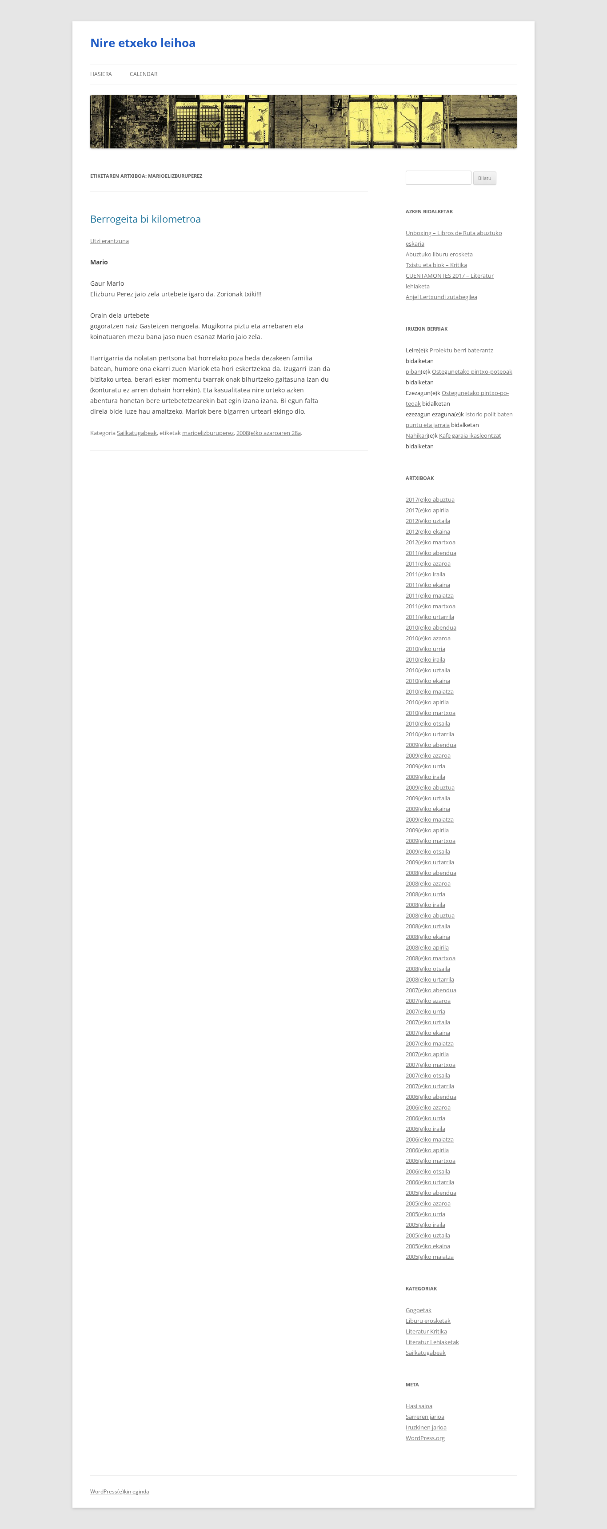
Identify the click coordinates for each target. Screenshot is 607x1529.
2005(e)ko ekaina (428, 1246)
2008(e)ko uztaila (428, 926)
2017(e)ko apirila (427, 510)
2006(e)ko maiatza (430, 1139)
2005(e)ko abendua (431, 1193)
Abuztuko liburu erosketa (439, 254)
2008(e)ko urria (425, 894)
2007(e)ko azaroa (428, 1001)
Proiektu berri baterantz (461, 350)
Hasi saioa (419, 1406)
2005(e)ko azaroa (428, 1203)
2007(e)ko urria (425, 1011)
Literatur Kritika (426, 1331)
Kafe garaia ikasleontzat (470, 435)
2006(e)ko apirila (427, 1150)
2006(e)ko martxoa (430, 1161)
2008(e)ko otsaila (428, 969)
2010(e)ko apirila (427, 702)
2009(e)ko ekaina (428, 809)
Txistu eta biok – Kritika (436, 265)
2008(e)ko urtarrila (430, 979)
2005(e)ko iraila (425, 1225)
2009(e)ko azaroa (428, 755)
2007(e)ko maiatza (430, 1043)
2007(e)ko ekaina (428, 1033)
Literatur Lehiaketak (432, 1342)
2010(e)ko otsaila (428, 723)
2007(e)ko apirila (427, 1054)
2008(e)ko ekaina (428, 937)
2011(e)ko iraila (425, 574)
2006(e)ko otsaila (428, 1171)
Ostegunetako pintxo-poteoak (472, 371)
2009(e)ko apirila (427, 830)
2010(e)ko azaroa (428, 638)
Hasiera (101, 74)
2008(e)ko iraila (425, 905)
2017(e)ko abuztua (430, 499)
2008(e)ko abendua (431, 873)
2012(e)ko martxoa (430, 542)
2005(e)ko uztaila (428, 1235)
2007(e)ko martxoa (430, 1065)
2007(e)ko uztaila (428, 1022)
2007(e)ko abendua (431, 990)
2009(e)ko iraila (425, 777)
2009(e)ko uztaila (428, 798)
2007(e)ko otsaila (428, 1075)
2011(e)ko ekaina (428, 585)
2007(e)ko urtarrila (430, 1086)
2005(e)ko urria (425, 1214)
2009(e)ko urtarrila (430, 862)
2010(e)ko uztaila (428, 670)
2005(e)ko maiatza (430, 1257)
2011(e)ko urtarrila (430, 617)
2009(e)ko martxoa (430, 841)
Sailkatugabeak (137, 433)
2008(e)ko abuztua (430, 915)
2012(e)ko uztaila (428, 521)
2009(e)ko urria (425, 766)
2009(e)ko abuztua (430, 787)
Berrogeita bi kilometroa (145, 218)
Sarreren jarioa (425, 1417)
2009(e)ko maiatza (430, 819)
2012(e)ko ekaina (428, 531)
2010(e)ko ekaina (428, 681)
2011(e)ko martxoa (430, 606)
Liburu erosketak (428, 1321)
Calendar (143, 74)
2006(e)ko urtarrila (430, 1182)
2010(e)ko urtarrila (430, 734)
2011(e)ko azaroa (428, 563)
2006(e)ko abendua (431, 1097)
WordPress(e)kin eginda (119, 1491)
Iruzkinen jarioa (426, 1427)
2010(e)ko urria (425, 649)
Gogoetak (418, 1310)
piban (413, 371)
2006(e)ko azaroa (428, 1107)
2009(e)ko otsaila (428, 851)
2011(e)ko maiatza (430, 595)
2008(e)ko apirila (427, 947)
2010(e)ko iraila (425, 659)
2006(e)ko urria (425, 1118)
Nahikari (417, 435)
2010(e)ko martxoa (430, 713)
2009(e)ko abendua (431, 745)
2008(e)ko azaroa (428, 883)
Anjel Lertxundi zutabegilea (441, 297)
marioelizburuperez (208, 433)
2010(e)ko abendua (431, 627)
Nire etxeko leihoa (143, 43)
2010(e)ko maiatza (430, 691)
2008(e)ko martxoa (430, 958)
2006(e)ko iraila (425, 1129)
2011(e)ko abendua (431, 553)
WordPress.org (425, 1438)
